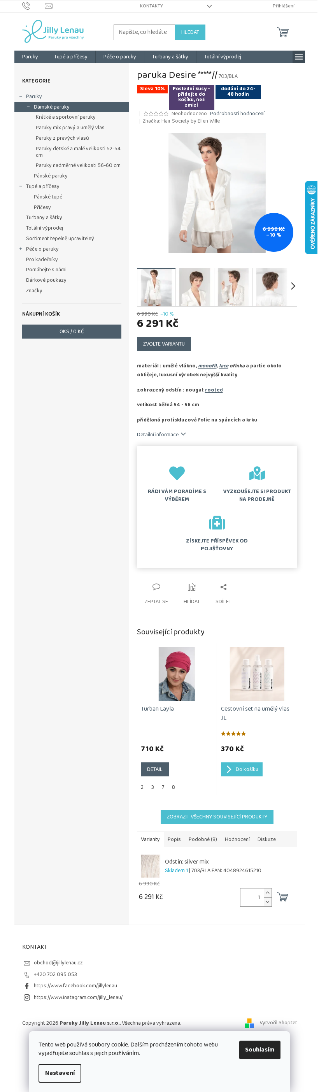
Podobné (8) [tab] (203, 839)
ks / (72, 331)
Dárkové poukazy (46, 280)
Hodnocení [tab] (237, 839)
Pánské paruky (51, 176)
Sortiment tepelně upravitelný (60, 238)
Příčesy (42, 207)
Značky (34, 290)
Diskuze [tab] (267, 839)
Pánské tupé (48, 197)
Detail (155, 769)
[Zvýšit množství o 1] (268, 892)
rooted (214, 390)
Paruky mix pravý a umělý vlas (70, 127)
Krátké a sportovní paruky (66, 117)
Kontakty (151, 6)
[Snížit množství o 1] (268, 901)
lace (223, 366)
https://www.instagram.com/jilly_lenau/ (78, 997)
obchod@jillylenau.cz (58, 963)
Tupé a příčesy (43, 186)
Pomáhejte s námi (46, 269)
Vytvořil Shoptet (278, 1023)
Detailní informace (158, 434)
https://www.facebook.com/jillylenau (75, 985)
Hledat (190, 32)
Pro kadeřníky (42, 259)
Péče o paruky (42, 249)
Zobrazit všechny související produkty (217, 817)
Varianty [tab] (150, 839)
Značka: (181, 121)
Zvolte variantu (164, 344)
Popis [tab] (174, 839)
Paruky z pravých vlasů (62, 138)
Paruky (34, 96)
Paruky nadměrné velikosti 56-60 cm (78, 165)
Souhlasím (260, 1050)
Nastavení (60, 1073)
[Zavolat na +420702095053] (33, 6)
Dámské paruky (52, 107)
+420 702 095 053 (55, 974)
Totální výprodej (44, 228)
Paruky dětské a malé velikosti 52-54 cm (78, 152)
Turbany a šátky (44, 217)
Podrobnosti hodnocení (237, 114)
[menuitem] (30, 57)
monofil (207, 366)
